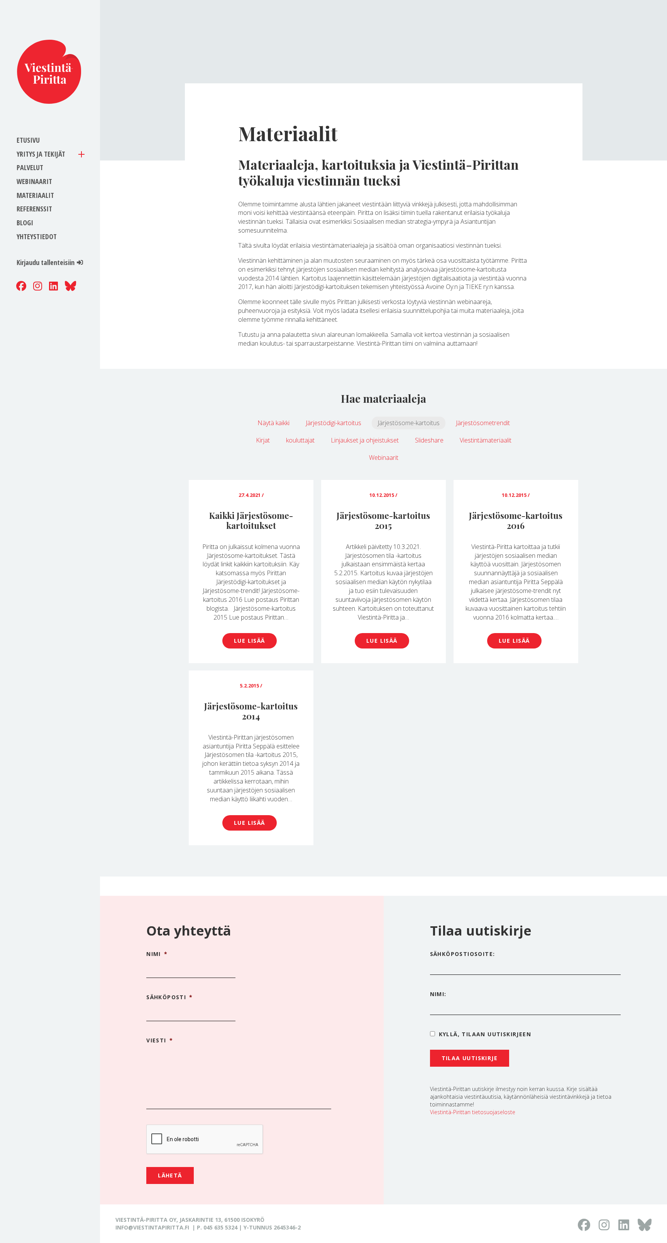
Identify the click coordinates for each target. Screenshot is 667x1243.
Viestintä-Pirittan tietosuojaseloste (472, 1112)
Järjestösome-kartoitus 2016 (515, 520)
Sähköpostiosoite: (462, 954)
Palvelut (30, 167)
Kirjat (263, 440)
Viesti (159, 1040)
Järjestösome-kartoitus (409, 423)
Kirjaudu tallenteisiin (45, 262)
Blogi (25, 222)
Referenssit (34, 208)
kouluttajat (300, 440)
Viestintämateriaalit (485, 440)
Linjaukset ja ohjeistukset (365, 440)
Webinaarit (34, 181)
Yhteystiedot (37, 236)
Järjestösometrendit (483, 423)
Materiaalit (35, 195)
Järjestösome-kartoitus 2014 (251, 711)
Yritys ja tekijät (41, 154)
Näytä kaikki (273, 423)
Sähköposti (169, 997)
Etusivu (28, 140)
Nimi (157, 954)
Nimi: (438, 994)
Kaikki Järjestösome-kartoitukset (251, 520)
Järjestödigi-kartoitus (333, 423)
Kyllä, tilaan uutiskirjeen (485, 1034)
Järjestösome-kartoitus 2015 (383, 520)
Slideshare (429, 440)
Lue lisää (249, 640)
